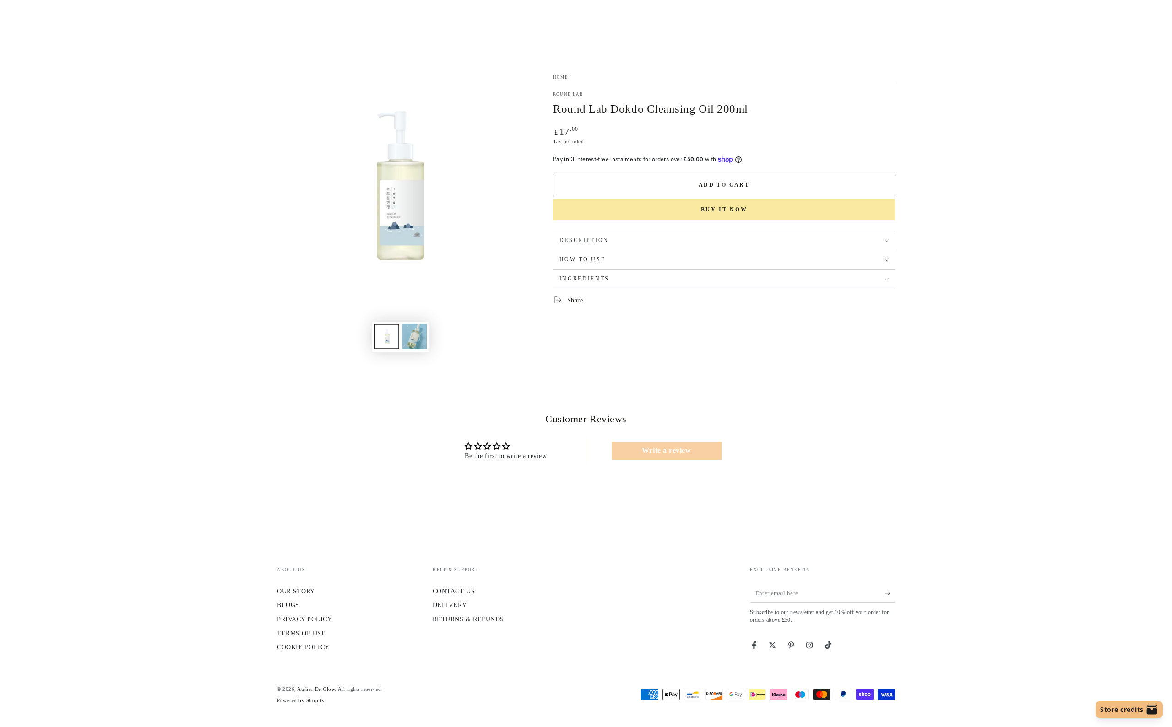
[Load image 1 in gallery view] (386, 336)
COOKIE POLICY (303, 647)
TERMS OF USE (301, 633)
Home (560, 77)
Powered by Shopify (301, 700)
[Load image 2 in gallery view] (414, 336)
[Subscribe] (890, 593)
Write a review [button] (666, 450)
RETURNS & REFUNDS (468, 619)
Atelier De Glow (316, 689)
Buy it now (724, 209)
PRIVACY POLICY (304, 619)
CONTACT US (454, 591)
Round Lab (568, 94)
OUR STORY (296, 591)
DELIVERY (450, 605)
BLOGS (288, 605)
